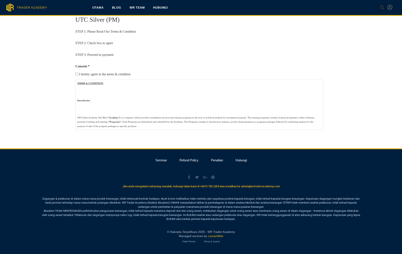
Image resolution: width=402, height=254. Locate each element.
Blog (116, 7)
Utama (98, 7)
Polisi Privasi (189, 241)
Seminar (161, 160)
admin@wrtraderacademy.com (260, 186)
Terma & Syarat (212, 241)
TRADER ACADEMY (32, 7)
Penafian (217, 160)
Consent (82, 66)
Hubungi (160, 7)
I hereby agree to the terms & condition (104, 74)
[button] (382, 7)
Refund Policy (188, 160)
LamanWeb (215, 236)
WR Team (137, 7)
